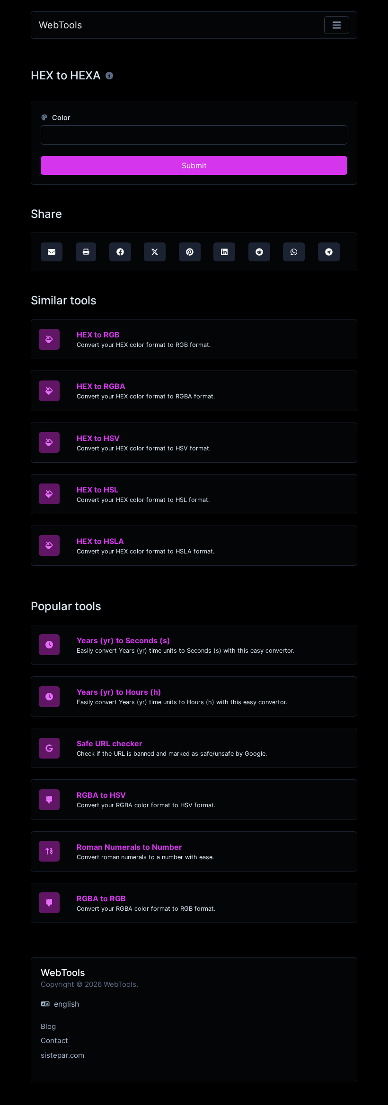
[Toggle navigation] (336, 25)
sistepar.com (62, 1055)
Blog (48, 1026)
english (65, 1004)
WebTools (60, 25)
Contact (54, 1040)
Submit (194, 165)
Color (60, 117)
